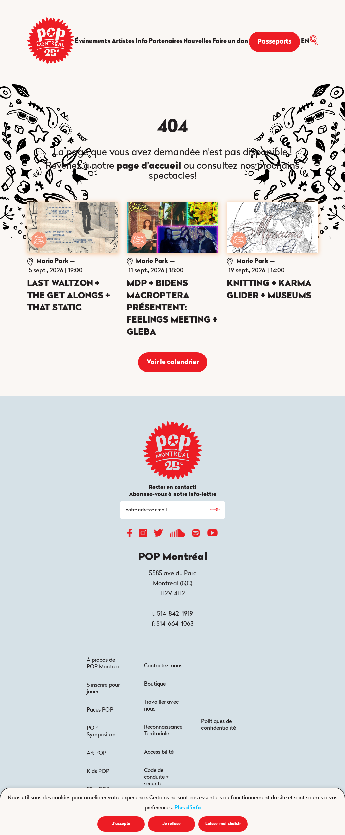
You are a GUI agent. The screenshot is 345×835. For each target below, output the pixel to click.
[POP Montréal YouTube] (212, 535)
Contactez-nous (163, 666)
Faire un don (230, 42)
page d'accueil (149, 166)
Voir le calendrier (173, 362)
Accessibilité (159, 752)
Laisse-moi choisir (223, 824)
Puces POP (100, 710)
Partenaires (166, 42)
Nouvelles (197, 42)
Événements (93, 42)
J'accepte (121, 824)
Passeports (274, 42)
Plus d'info (187, 808)
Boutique (155, 684)
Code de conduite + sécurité (156, 777)
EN (305, 42)
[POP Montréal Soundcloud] (177, 534)
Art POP (96, 753)
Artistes (123, 42)
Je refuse (171, 824)
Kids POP (98, 771)
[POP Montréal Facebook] (129, 534)
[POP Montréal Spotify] (196, 534)
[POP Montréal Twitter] (158, 535)
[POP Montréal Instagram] (142, 535)
